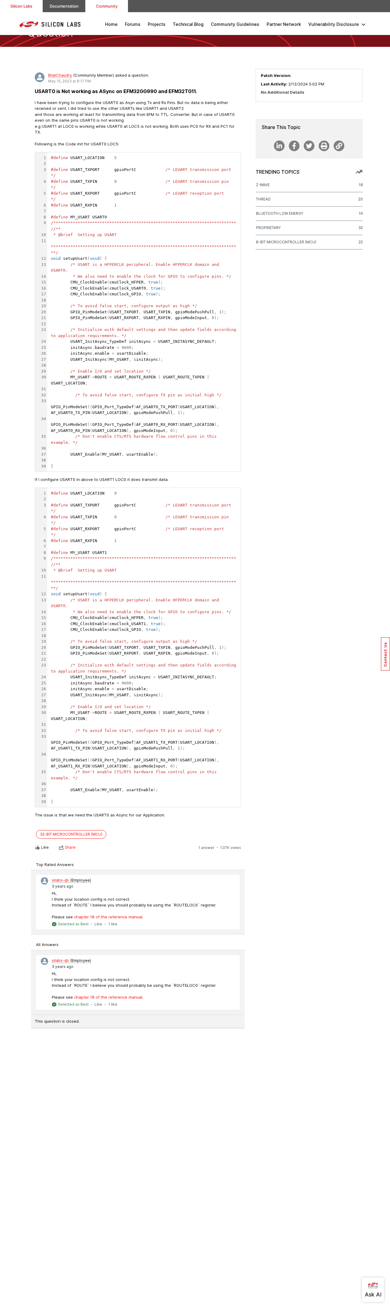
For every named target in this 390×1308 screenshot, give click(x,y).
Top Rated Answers (55, 864)
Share (70, 847)
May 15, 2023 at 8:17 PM (69, 81)
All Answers (47, 944)
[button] (385, 654)
